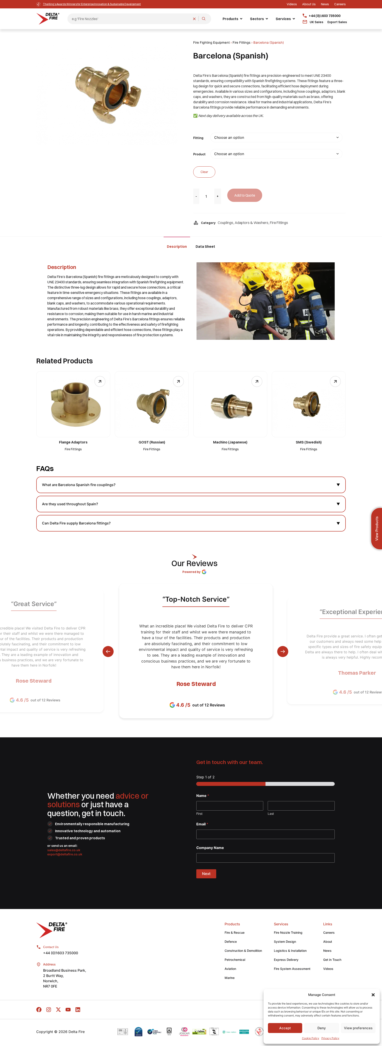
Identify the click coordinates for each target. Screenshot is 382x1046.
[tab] (177, 246)
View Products (376, 528)
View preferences (358, 1028)
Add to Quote (244, 195)
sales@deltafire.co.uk (63, 850)
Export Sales (337, 22)
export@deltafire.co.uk (64, 854)
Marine (230, 978)
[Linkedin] (77, 1009)
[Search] (203, 19)
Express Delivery (286, 959)
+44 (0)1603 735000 (60, 953)
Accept (285, 1028)
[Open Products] (241, 18)
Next (206, 873)
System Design (285, 941)
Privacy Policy (330, 1038)
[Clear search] (194, 18)
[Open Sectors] (267, 18)
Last (271, 813)
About (327, 941)
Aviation (230, 969)
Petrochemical (235, 959)
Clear (204, 172)
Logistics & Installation (290, 950)
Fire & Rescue (234, 932)
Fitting (198, 137)
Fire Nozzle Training (288, 932)
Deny (321, 1028)
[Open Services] (294, 18)
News (327, 950)
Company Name (210, 848)
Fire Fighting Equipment (211, 43)
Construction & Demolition (243, 950)
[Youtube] (68, 1009)
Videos (328, 969)
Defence (231, 941)
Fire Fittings (241, 43)
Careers (329, 932)
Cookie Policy (310, 1038)
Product (199, 154)
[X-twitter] (58, 1009)
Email (202, 824)
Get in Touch (332, 959)
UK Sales (316, 22)
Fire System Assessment (292, 969)
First (199, 813)
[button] (373, 995)
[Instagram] (48, 1009)
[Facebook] (39, 1009)
